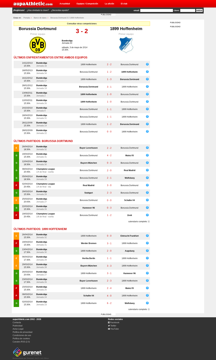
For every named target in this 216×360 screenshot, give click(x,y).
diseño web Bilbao (31, 358)
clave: (177, 10)
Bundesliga (67, 41)
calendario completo (137, 221)
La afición (109, 4)
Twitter (113, 326)
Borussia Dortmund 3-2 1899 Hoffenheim (67, 18)
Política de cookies (21, 338)
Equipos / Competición (87, 4)
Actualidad (65, 4)
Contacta (17, 322)
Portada (26, 18)
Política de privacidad (22, 332)
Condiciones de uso (22, 335)
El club (124, 4)
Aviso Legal (18, 329)
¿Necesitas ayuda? (60, 10)
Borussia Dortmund (38, 28)
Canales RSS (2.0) (21, 342)
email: (137, 10)
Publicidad (17, 326)
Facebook (114, 322)
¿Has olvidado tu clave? (38, 10)
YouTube (114, 329)
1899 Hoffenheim (126, 28)
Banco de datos (40, 18)
